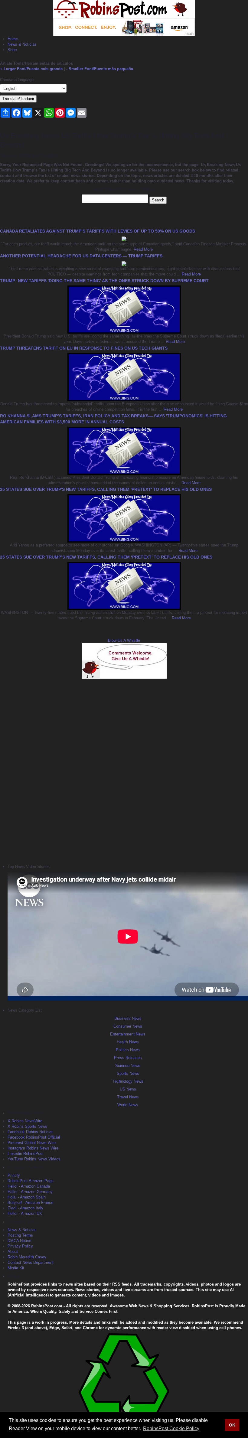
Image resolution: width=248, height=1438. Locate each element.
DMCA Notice (19, 1240)
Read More (142, 249)
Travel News (128, 1097)
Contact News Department (31, 1262)
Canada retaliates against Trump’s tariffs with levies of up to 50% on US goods (97, 231)
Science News (127, 1065)
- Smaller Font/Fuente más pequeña (99, 69)
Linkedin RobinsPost (26, 1153)
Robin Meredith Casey (27, 1257)
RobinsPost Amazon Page (31, 1181)
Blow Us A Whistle (124, 640)
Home (13, 39)
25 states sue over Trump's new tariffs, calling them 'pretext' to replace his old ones (106, 489)
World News (127, 1105)
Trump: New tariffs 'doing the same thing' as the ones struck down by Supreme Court (104, 280)
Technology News (128, 1081)
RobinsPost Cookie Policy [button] (171, 1428)
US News (128, 1089)
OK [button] (232, 1425)
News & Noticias (22, 44)
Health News (128, 1042)
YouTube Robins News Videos (34, 1159)
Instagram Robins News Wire (33, 1148)
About (13, 1251)
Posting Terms (20, 1235)
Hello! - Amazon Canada (29, 1186)
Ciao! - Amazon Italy (25, 1208)
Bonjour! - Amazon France (30, 1202)
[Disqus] (124, 770)
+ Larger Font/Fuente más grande (31, 69)
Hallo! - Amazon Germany (30, 1191)
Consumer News (127, 1026)
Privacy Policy (20, 1246)
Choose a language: (17, 79)
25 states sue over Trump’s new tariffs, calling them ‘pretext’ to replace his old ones (106, 557)
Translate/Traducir (18, 98)
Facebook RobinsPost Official (34, 1137)
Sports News (128, 1073)
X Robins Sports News (27, 1126)
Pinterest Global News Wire (32, 1142)
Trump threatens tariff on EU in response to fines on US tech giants (84, 348)
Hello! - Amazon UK (25, 1213)
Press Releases (128, 1057)
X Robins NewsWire (25, 1121)
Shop (12, 49)
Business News (128, 1018)
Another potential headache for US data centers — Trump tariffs (81, 255)
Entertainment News (127, 1034)
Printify (14, 1175)
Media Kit (16, 1268)
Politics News (128, 1050)
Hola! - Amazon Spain (27, 1197)
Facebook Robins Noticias (31, 1132)
